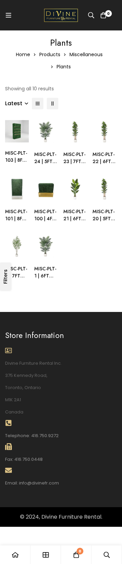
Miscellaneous (86, 54)
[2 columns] (52, 103)
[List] (37, 103)
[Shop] (45, 554)
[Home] (15, 554)
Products (49, 54)
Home (23, 54)
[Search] (91, 15)
